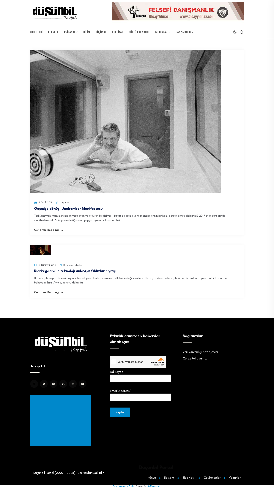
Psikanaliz (71, 32)
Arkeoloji (36, 32)
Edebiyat (117, 32)
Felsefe (53, 32)
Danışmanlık (183, 32)
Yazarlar (235, 477)
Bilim (86, 32)
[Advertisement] (61, 420)
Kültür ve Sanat (139, 32)
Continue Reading (46, 230)
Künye (152, 477)
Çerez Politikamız (195, 358)
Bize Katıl (188, 477)
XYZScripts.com (154, 486)
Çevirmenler (212, 477)
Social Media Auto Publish (124, 486)
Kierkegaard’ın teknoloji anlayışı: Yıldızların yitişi (75, 271)
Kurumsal (161, 32)
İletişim (169, 477)
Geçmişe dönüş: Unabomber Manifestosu (68, 208)
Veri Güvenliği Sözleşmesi (200, 352)
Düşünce (100, 32)
